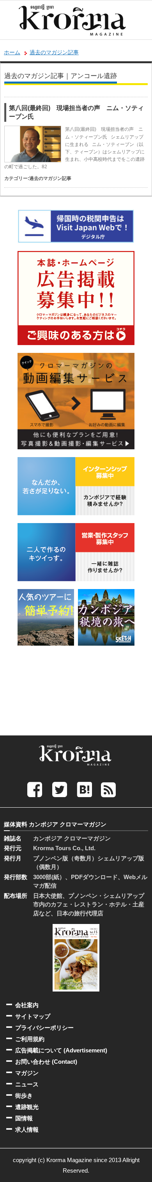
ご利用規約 (29, 1039)
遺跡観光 (27, 1107)
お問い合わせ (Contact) (46, 1061)
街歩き (24, 1095)
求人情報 (27, 1129)
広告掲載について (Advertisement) (61, 1050)
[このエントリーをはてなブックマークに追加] (84, 789)
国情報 (24, 1118)
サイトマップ (32, 1016)
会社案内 (27, 1005)
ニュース (27, 1084)
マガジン (27, 1073)
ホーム (12, 52)
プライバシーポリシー (44, 1027)
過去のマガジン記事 (54, 52)
